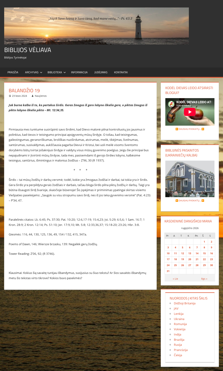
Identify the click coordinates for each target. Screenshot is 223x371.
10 (168, 253)
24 (168, 265)
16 (211, 253)
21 (197, 259)
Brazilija (179, 340)
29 (204, 265)
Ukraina (179, 319)
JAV (176, 308)
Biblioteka (55, 72)
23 (211, 259)
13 (189, 253)
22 (204, 259)
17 (168, 259)
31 (168, 271)
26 (182, 265)
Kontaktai (121, 72)
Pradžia (12, 72)
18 (175, 259)
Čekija (178, 355)
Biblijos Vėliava (27, 49)
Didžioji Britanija (184, 303)
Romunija (180, 324)
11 (175, 253)
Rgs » (204, 278)
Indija (177, 334)
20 (189, 259)
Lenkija (178, 314)
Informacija (79, 72)
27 (189, 265)
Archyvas (32, 72)
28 (197, 265)
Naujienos (41, 95)
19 (182, 259)
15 (204, 253)
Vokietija (179, 329)
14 (197, 253)
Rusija (178, 345)
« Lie (175, 278)
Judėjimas (100, 72)
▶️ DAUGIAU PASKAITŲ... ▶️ (189, 129)
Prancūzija (181, 350)
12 (182, 253)
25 (175, 265)
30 (211, 265)
